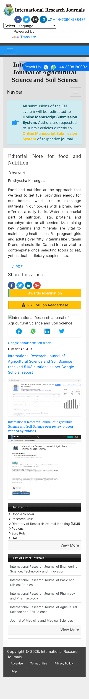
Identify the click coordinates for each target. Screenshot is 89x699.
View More (69, 545)
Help (14, 671)
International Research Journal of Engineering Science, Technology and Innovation (44, 568)
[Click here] (18, 19)
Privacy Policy (64, 663)
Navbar (14, 92)
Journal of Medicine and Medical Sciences (41, 620)
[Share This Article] (19, 331)
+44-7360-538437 (69, 19)
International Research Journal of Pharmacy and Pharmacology (42, 595)
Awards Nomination (45, 293)
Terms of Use (38, 663)
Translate (28, 37)
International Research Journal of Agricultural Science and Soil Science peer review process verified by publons (40, 426)
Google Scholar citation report (29, 343)
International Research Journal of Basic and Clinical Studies (42, 582)
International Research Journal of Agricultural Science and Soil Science (43, 609)
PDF (18, 266)
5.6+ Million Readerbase (46, 305)
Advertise (17, 663)
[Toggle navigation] (10, 50)
